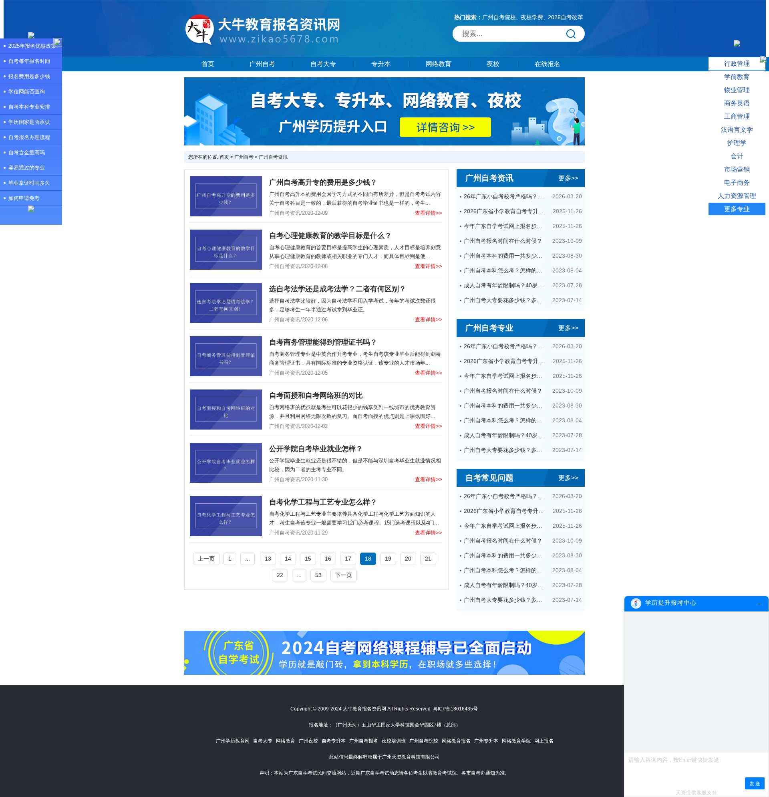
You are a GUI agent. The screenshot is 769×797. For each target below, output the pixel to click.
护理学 (737, 142)
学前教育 (737, 76)
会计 (737, 156)
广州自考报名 (363, 741)
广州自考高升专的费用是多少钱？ (323, 182)
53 (318, 575)
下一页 (343, 575)
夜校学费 (532, 17)
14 (288, 558)
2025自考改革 (565, 17)
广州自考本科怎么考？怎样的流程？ (505, 270)
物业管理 (737, 90)
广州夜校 (308, 741)
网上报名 (544, 741)
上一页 (206, 558)
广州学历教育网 (233, 741)
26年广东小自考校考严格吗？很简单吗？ (505, 196)
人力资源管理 (737, 195)
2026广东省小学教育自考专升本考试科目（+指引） (505, 211)
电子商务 (737, 182)
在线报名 (547, 64)
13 (268, 558)
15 (308, 558)
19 (388, 558)
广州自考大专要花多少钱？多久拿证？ (505, 300)
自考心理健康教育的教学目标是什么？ (330, 236)
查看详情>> (428, 213)
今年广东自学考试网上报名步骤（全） (505, 226)
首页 (207, 64)
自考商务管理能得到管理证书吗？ (323, 342)
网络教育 (438, 64)
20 (408, 558)
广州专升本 (486, 741)
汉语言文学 (737, 129)
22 (280, 575)
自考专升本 (334, 741)
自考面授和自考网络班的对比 (316, 395)
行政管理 (737, 63)
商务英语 (737, 103)
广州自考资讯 (273, 157)
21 (428, 558)
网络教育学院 (516, 741)
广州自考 (262, 64)
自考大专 (323, 64)
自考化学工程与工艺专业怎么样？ (323, 502)
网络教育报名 (456, 741)
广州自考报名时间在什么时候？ (503, 241)
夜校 (493, 64)
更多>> (568, 178)
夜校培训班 (394, 741)
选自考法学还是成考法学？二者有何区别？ (337, 289)
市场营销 (737, 169)
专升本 (381, 64)
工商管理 (737, 116)
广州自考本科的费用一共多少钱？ (505, 255)
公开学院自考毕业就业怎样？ (316, 449)
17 (348, 558)
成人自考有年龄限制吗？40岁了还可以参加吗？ (505, 285)
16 (328, 558)
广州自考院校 (499, 17)
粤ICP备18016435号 (455, 709)
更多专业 (737, 209)
